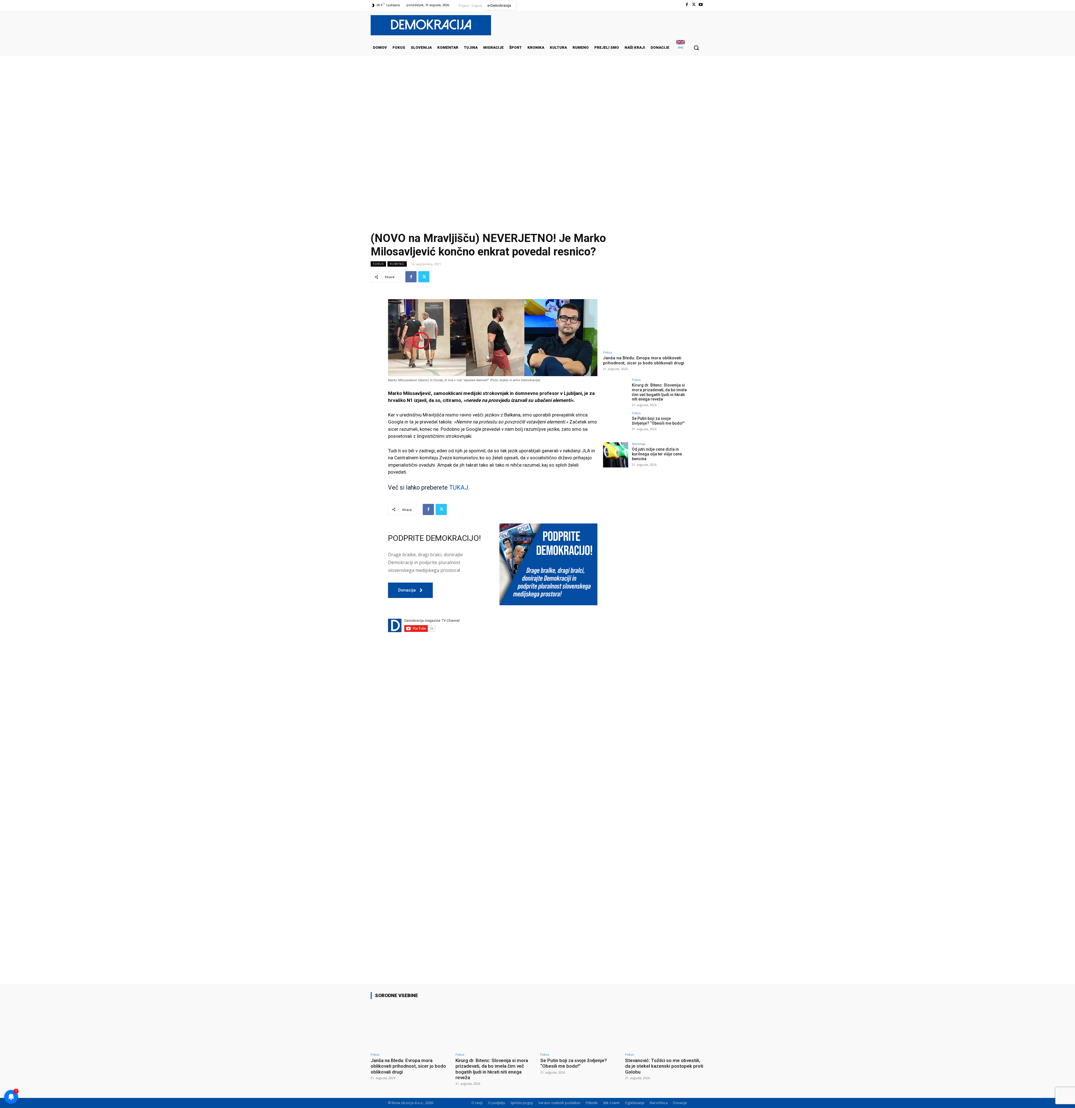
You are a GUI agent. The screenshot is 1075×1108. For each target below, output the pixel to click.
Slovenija (638, 443)
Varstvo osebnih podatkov (559, 1102)
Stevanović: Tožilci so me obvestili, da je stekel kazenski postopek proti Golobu (664, 1066)
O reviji (477, 1102)
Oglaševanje (634, 1102)
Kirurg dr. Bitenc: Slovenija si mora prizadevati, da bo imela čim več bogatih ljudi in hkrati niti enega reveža (659, 392)
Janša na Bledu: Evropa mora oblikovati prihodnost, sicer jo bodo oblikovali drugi (643, 360)
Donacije (680, 1102)
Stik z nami (611, 1102)
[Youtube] (700, 4)
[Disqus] (492, 742)
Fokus (378, 264)
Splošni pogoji (521, 1102)
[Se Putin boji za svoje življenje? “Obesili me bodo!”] (615, 424)
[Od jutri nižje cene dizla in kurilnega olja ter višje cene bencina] (615, 454)
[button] (696, 47)
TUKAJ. (459, 487)
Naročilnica (659, 1102)
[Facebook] (686, 4)
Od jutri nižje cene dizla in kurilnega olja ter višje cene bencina (657, 454)
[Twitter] (693, 4)
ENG (680, 47)
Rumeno (397, 264)
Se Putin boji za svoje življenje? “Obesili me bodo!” (658, 420)
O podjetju (496, 1102)
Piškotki (592, 1102)
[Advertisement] (537, 112)
